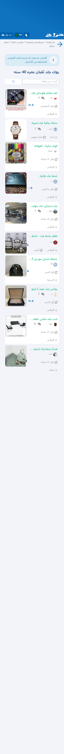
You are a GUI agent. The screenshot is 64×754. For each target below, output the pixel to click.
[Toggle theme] (27, 35)
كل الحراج (50, 42)
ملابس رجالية (17, 42)
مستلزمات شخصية (35, 42)
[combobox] (40, 81)
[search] (13, 81)
